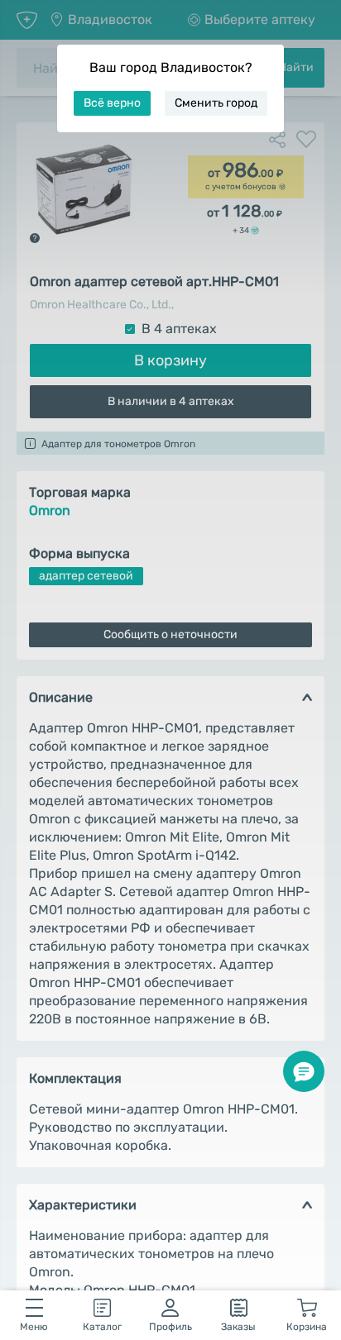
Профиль (170, 1327)
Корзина (306, 1327)
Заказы (238, 1327)
